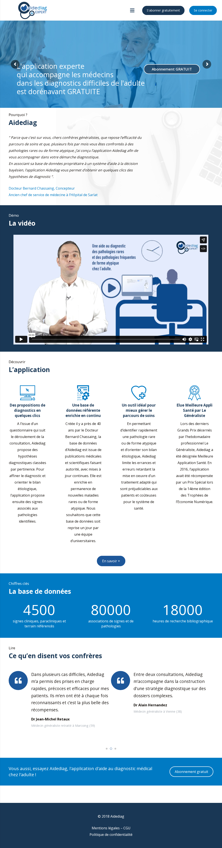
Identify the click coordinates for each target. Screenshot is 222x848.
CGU (127, 828)
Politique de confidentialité (111, 834)
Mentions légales (106, 828)
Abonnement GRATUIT (172, 69)
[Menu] (132, 10)
